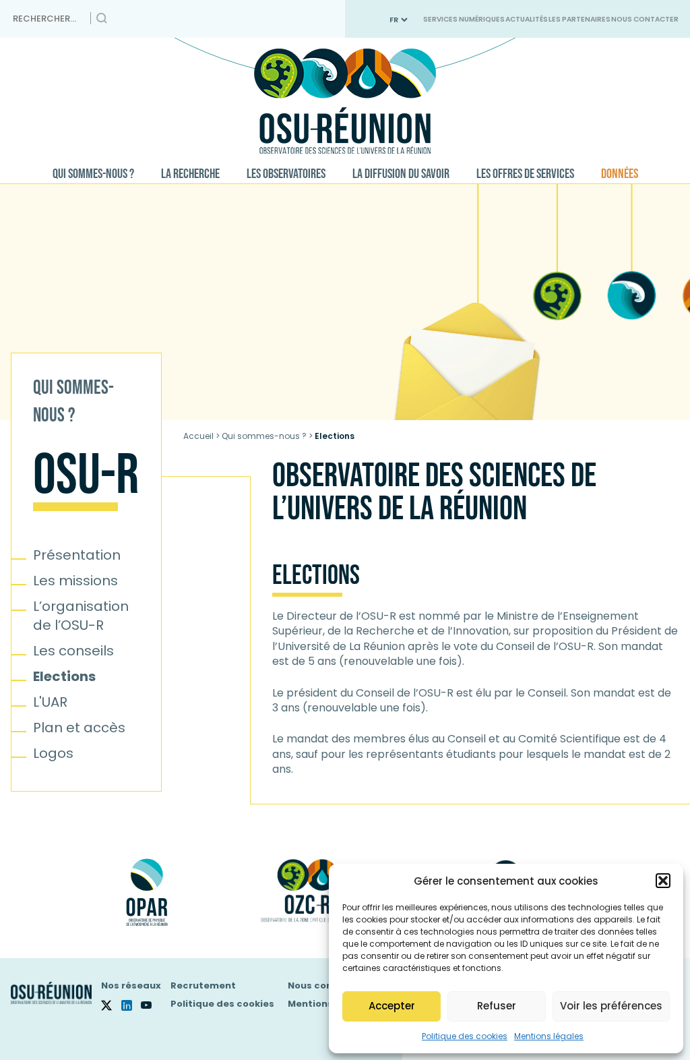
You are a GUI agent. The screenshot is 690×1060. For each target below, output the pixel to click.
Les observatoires (286, 174)
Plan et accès (79, 727)
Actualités (526, 19)
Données (619, 174)
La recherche (190, 174)
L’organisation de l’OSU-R (81, 616)
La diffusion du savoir (400, 174)
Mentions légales (549, 1036)
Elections (64, 676)
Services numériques (464, 19)
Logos (53, 753)
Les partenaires (579, 19)
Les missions (75, 580)
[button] (663, 880)
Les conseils (73, 650)
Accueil (198, 436)
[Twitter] (111, 1005)
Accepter (392, 1006)
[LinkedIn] (131, 1005)
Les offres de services (525, 174)
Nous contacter (645, 19)
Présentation (77, 555)
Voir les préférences (611, 1006)
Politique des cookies (464, 1036)
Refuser (496, 1006)
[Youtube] (151, 1005)
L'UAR (50, 702)
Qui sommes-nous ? (93, 174)
